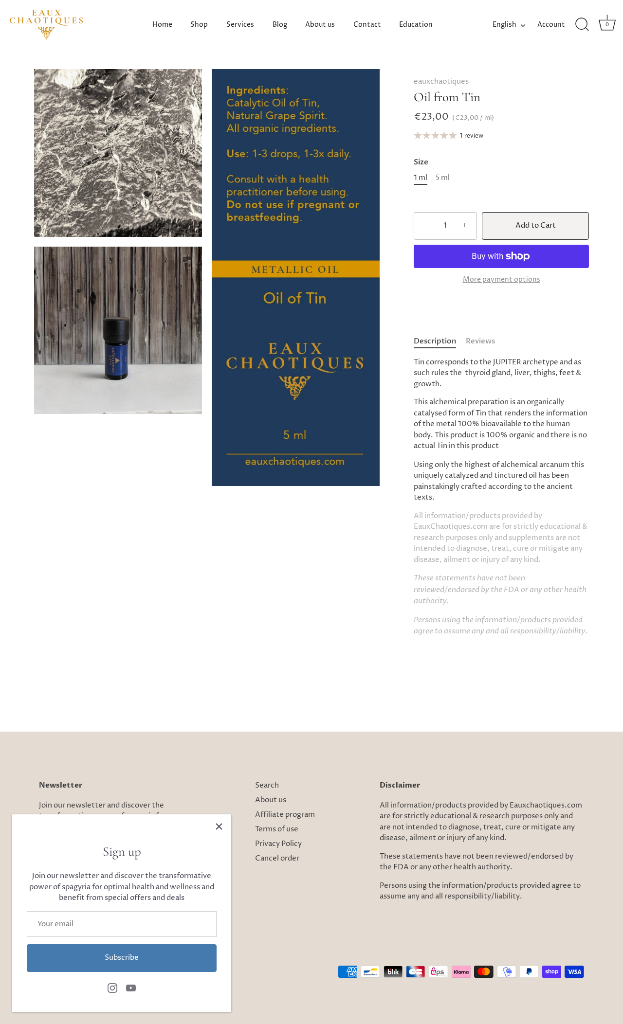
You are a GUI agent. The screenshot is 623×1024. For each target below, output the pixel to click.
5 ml (443, 178)
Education (416, 25)
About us (320, 25)
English (504, 24)
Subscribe (122, 957)
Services (240, 25)
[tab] (440, 341)
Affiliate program (285, 814)
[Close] (219, 826)
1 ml (420, 178)
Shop (199, 25)
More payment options (501, 279)
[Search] (582, 25)
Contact (367, 25)
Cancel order (277, 858)
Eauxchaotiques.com (546, 805)
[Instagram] (112, 988)
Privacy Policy (278, 844)
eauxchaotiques (441, 81)
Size (421, 162)
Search (267, 785)
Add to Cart (535, 225)
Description (435, 341)
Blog (280, 25)
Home (162, 25)
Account (551, 25)
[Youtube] (131, 988)
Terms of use (276, 829)
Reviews (480, 341)
